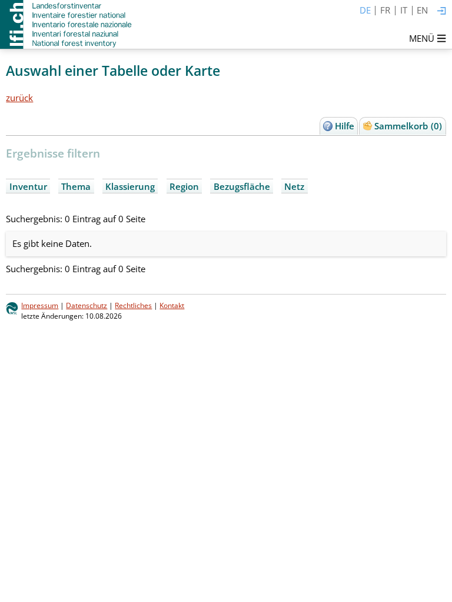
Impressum (39, 305)
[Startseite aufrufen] (67, 24)
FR (385, 10)
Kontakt (171, 305)
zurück (19, 97)
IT (403, 10)
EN (422, 10)
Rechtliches (133, 305)
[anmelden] (441, 11)
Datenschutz (86, 305)
